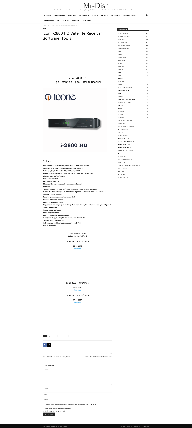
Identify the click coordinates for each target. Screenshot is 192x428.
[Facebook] (45, 345)
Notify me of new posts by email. (55, 411)
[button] (147, 15)
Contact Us (137, 426)
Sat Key (104, 15)
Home (44, 25)
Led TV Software (63, 20)
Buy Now (75, 20)
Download (77, 249)
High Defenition (52, 336)
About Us (129, 426)
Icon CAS (65, 336)
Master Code (49, 20)
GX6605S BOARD (59, 15)
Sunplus (71, 15)
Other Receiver (129, 15)
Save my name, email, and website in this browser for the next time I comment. (70, 404)
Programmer (84, 15)
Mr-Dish (122, 426)
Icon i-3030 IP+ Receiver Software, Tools (56, 357)
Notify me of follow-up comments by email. (58, 408)
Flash (94, 15)
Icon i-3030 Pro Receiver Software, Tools (98, 357)
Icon (49, 25)
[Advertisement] (77, 59)
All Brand (87, 20)
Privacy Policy (145, 426)
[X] (49, 345)
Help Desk (115, 15)
